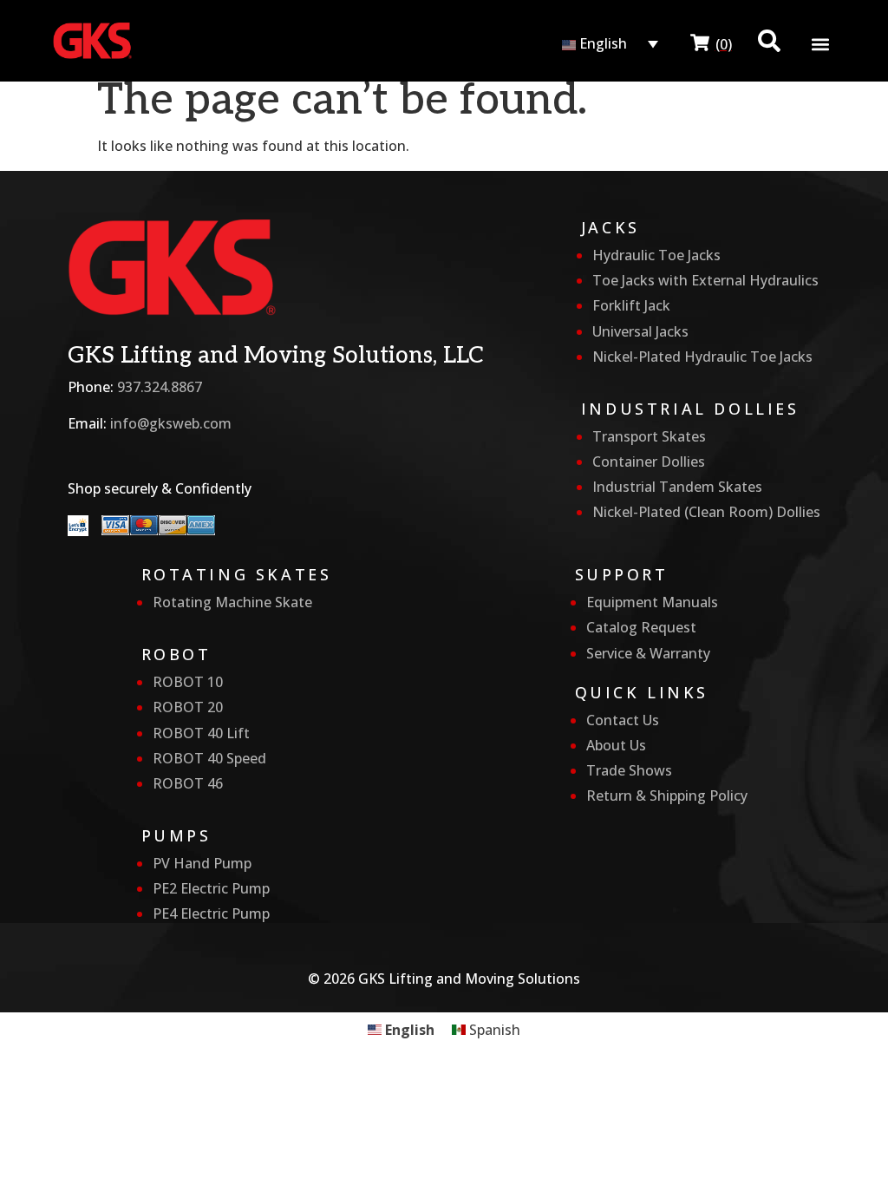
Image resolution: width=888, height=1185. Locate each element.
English (601, 43)
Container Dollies (648, 461)
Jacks (610, 227)
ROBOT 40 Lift (201, 733)
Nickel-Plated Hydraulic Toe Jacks (702, 356)
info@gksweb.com (171, 423)
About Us (616, 745)
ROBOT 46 (188, 783)
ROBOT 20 (188, 707)
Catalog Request (641, 627)
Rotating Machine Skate (232, 602)
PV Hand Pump (202, 863)
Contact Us (622, 720)
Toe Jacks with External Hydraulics (705, 280)
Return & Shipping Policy (667, 795)
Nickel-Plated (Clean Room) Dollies (706, 511)
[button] (820, 44)
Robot (176, 654)
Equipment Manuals (652, 602)
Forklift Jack (631, 305)
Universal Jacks (640, 331)
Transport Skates (649, 436)
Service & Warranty (648, 653)
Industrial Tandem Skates (677, 486)
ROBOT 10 (188, 681)
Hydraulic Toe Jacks (656, 255)
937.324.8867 (159, 386)
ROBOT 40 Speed (209, 758)
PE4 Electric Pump (211, 913)
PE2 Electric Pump (211, 888)
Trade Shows (629, 770)
